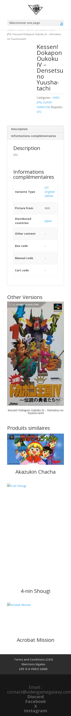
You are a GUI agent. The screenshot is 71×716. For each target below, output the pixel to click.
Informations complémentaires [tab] (33, 136)
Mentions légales (33, 664)
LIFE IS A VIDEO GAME (33, 669)
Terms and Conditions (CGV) (33, 659)
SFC (39, 112)
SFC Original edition (50, 192)
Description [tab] (19, 129)
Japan (48, 221)
